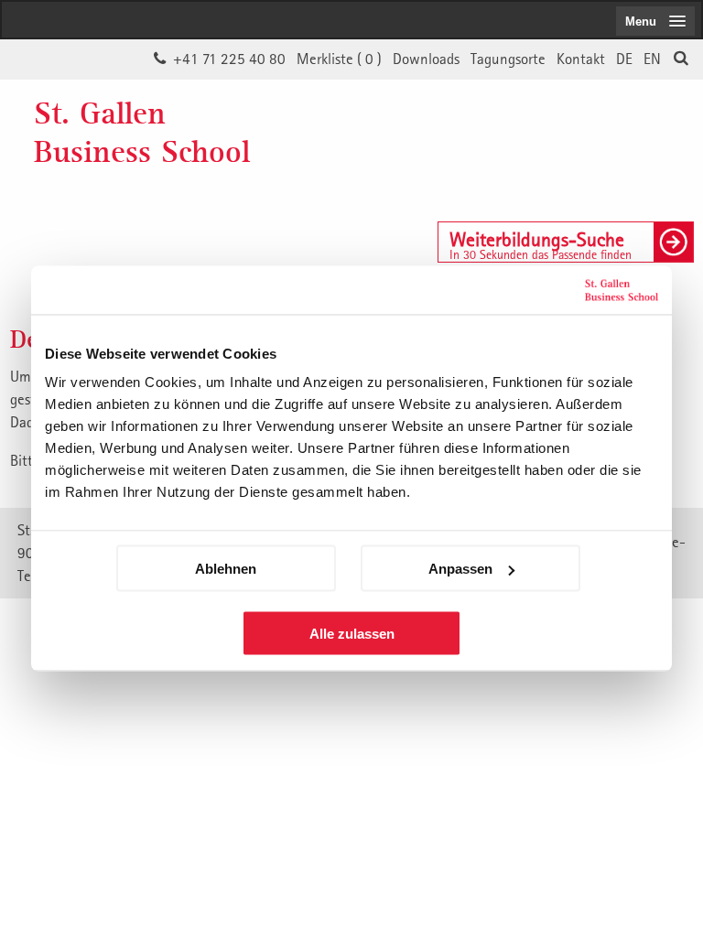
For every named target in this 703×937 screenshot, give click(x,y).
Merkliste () (339, 58)
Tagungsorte (508, 58)
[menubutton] (655, 21)
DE (624, 58)
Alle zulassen (352, 633)
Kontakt (581, 58)
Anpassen (460, 568)
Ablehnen (225, 568)
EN (652, 58)
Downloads (426, 58)
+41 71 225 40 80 (229, 58)
